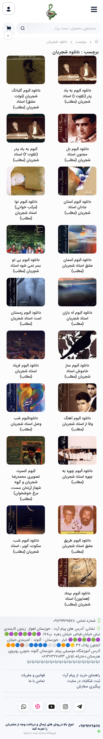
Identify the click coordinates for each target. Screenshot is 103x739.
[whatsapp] (24, 706)
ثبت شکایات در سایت (83, 681)
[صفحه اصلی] (97, 42)
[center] (22, 28)
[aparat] (38, 706)
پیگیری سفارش (88, 686)
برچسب (81, 41)
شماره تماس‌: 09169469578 (74, 621)
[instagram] (65, 706)
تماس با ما (37, 681)
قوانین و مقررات (33, 675)
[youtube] (52, 706)
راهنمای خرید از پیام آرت (81, 675)
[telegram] (79, 706)
